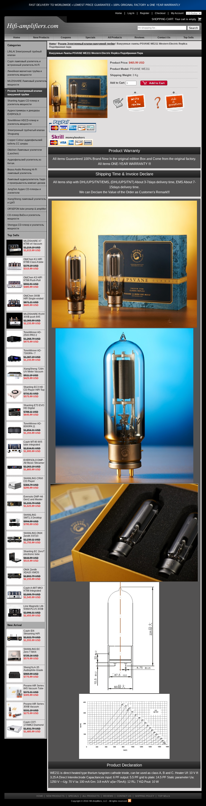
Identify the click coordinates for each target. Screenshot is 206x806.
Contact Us (164, 37)
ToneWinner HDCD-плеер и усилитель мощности (22, 122)
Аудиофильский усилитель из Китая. (24, 161)
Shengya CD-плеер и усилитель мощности (25, 227)
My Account (177, 13)
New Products (41, 37)
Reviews (139, 37)
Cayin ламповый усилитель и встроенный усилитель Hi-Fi (24, 63)
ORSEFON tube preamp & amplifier (26, 208)
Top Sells (188, 37)
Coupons (66, 37)
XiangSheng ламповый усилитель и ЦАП (26, 201)
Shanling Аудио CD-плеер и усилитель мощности (23, 102)
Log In (131, 13)
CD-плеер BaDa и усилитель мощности (23, 217)
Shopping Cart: (163, 19)
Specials (90, 37)
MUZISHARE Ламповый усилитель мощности (27, 83)
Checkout (160, 13)
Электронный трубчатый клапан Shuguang (26, 132)
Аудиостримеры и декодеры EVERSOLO (23, 112)
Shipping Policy (144, 796)
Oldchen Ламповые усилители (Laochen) (24, 151)
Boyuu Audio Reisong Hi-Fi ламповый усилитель (22, 171)
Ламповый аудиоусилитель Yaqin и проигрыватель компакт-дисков (26, 181)
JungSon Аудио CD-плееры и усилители (24, 191)
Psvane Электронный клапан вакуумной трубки (24, 92)
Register (144, 13)
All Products (115, 37)
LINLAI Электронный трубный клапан (24, 53)
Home (118, 13)
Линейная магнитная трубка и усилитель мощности (24, 73)
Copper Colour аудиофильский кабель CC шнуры (24, 142)
